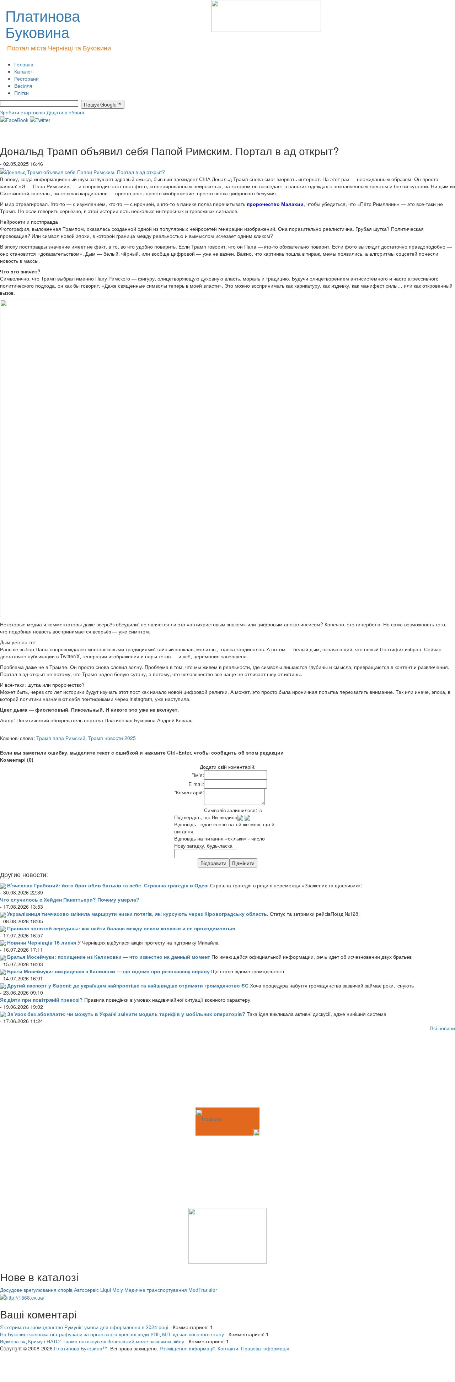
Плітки (21, 92)
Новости (211, 1118)
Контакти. (229, 1348)
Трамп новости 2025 (112, 737)
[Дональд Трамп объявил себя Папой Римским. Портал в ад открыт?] (82, 170)
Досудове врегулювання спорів (36, 1289)
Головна (23, 64)
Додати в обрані (65, 112)
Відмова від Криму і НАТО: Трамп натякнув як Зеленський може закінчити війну (92, 1341)
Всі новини (442, 1028)
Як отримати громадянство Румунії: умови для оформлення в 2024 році (84, 1327)
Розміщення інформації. (188, 1348)
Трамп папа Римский (60, 737)
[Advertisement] (35, 1070)
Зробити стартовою (22, 112)
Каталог (23, 71)
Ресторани (26, 78)
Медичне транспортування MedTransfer (170, 1289)
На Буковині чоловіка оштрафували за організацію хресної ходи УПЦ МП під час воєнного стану (112, 1334)
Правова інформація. (266, 1348)
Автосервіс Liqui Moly (98, 1289)
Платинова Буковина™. (81, 1348)
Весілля (23, 85)
